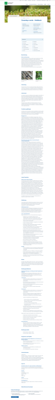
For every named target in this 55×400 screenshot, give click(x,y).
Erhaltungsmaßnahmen (25, 47)
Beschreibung (24, 41)
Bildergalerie (35, 41)
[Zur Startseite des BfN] (10, 3)
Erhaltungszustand (36, 47)
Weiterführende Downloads (37, 50)
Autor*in (24, 50)
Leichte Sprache (38, 0)
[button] (43, 70)
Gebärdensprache (43, 0)
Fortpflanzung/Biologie (25, 44)
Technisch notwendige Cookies (16, 393)
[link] (26, 4)
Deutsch (47, 0)
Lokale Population (36, 44)
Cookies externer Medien (31, 393)
